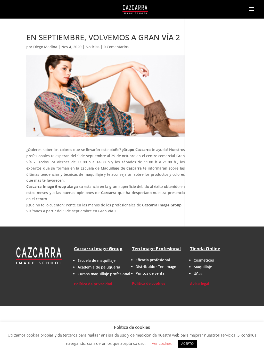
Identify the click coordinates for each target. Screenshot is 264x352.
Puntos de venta (150, 273)
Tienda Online (205, 249)
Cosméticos (204, 260)
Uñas (198, 273)
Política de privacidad (93, 283)
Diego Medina (45, 46)
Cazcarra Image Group (98, 249)
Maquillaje (203, 266)
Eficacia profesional (153, 259)
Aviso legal (199, 283)
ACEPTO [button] (187, 343)
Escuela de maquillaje (97, 260)
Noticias (93, 46)
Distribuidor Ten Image (156, 266)
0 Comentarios (116, 46)
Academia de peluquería (99, 267)
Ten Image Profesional (156, 249)
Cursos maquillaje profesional (104, 273)
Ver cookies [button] (162, 343)
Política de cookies (148, 283)
